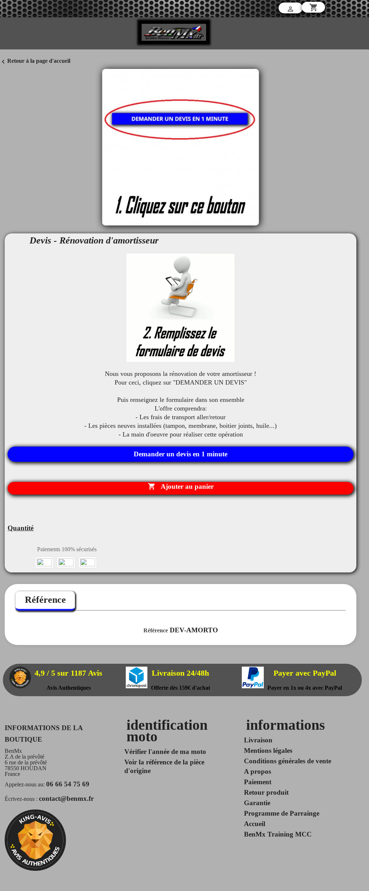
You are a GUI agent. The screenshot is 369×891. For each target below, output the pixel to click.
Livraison (258, 740)
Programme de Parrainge (281, 813)
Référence (45, 599)
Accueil (254, 824)
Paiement (257, 782)
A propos (257, 771)
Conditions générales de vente (287, 761)
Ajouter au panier (181, 486)
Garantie (257, 803)
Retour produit (266, 792)
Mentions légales (268, 750)
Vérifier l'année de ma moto (165, 751)
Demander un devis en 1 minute (180, 454)
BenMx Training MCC (278, 834)
